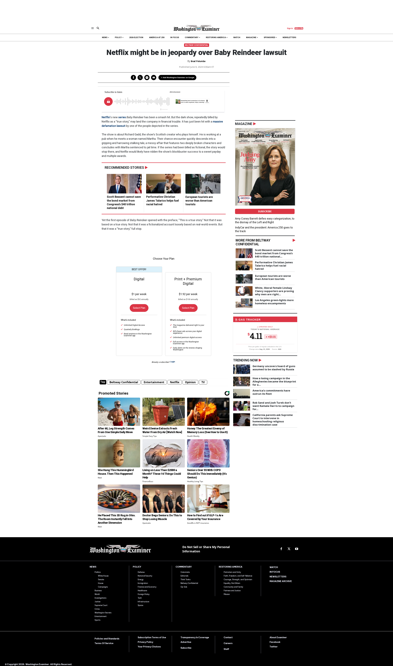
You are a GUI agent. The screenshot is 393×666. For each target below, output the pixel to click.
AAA (279, 349)
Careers (228, 643)
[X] (289, 549)
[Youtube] (297, 549)
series (122, 117)
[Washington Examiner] (196, 28)
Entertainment (154, 382)
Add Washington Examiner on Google (178, 77)
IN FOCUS (275, 572)
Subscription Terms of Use (152, 637)
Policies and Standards (107, 638)
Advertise (186, 642)
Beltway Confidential (196, 45)
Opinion (190, 382)
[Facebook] (281, 549)
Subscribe (265, 211)
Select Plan (139, 307)
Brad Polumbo (198, 61)
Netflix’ (106, 117)
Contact (228, 637)
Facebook (275, 642)
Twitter (274, 646)
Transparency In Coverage (195, 637)
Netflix (174, 382)
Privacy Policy (145, 642)
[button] (98, 28)
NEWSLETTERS (278, 576)
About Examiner (278, 637)
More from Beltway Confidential (253, 242)
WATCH (274, 567)
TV (203, 382)
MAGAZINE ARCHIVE (281, 581)
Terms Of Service (104, 643)
